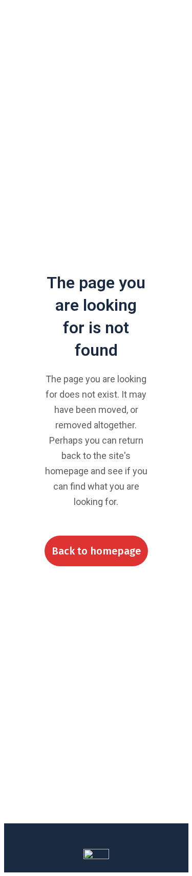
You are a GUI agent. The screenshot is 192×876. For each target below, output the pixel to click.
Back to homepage (96, 551)
